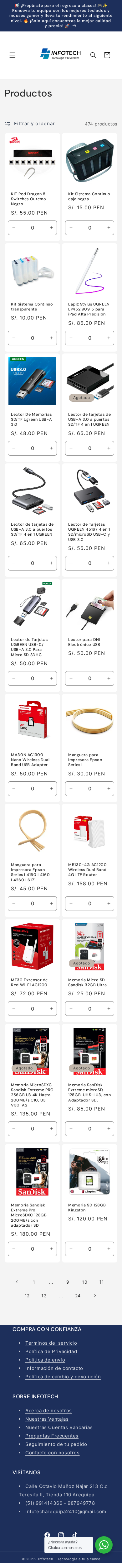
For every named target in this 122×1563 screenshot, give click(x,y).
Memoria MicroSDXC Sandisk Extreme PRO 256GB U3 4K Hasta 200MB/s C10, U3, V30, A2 (32, 1095)
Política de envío (45, 1360)
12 (27, 1295)
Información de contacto (54, 1368)
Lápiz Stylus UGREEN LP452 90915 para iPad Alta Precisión (89, 309)
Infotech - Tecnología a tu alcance (69, 1559)
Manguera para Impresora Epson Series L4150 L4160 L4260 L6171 (30, 872)
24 (78, 1295)
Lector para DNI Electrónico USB (84, 642)
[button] (12, 55)
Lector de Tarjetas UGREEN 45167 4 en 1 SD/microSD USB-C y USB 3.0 (89, 532)
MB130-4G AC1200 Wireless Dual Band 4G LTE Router (87, 869)
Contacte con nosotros (52, 1453)
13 (44, 1295)
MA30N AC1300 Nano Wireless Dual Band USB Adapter (30, 759)
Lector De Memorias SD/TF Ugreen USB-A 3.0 (31, 419)
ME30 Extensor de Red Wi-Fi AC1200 (29, 983)
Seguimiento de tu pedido (56, 1444)
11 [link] (101, 1282)
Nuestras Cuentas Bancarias (59, 1427)
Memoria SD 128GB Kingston (87, 1208)
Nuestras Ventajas (47, 1419)
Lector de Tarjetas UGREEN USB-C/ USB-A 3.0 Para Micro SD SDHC (29, 647)
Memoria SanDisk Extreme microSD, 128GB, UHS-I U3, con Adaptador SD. (89, 1092)
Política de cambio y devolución (63, 1377)
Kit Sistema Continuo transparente (32, 307)
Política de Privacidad (51, 1351)
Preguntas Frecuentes (52, 1436)
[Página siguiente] (95, 1295)
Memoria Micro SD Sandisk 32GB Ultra (87, 983)
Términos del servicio (51, 1343)
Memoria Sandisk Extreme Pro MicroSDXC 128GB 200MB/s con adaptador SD (29, 1215)
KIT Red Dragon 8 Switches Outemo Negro (28, 199)
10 (84, 1282)
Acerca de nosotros (48, 1411)
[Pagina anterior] (17, 1282)
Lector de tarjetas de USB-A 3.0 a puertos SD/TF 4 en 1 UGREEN (89, 419)
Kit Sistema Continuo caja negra (89, 196)
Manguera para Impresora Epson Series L (85, 759)
